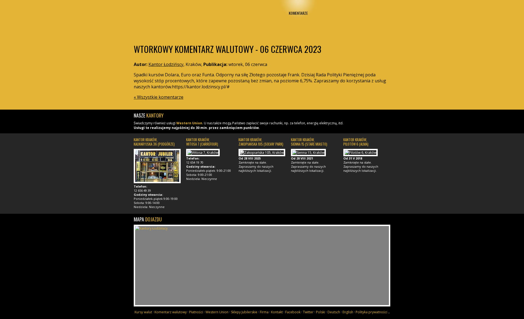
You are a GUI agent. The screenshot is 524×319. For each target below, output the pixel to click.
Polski (320, 312)
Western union (226, 13)
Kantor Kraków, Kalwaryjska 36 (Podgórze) (154, 142)
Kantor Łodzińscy (262, 18)
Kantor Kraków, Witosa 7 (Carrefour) (202, 142)
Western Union (189, 123)
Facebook (292, 312)
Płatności (189, 13)
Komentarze (298, 13)
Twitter (308, 312)
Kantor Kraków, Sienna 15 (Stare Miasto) (309, 142)
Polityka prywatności (371, 312)
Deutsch (333, 312)
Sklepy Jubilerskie (244, 312)
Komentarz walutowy (170, 312)
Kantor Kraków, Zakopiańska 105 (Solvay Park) (261, 142)
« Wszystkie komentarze (158, 97)
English (348, 312)
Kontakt (372, 13)
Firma (335, 13)
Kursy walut (152, 13)
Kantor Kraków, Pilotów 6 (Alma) (355, 142)
